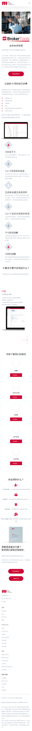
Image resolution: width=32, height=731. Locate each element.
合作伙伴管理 (5, 637)
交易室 (3, 634)
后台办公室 (5, 631)
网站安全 (15, 702)
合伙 (3, 614)
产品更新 (4, 678)
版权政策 (4, 702)
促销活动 (4, 690)
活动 (3, 687)
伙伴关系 (4, 684)
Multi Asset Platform (7, 666)
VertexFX (4, 669)
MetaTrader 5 (5, 657)
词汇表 (25, 702)
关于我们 (4, 611)
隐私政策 (9, 702)
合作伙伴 (4, 617)
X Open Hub (5, 660)
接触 (3, 620)
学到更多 (15, 375)
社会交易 (4, 643)
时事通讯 (20, 702)
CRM (3, 628)
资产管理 (4, 640)
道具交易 (4, 646)
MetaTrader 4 (5, 654)
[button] (16, 74)
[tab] (27, 337)
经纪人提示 (5, 681)
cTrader (4, 663)
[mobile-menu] (28, 3)
